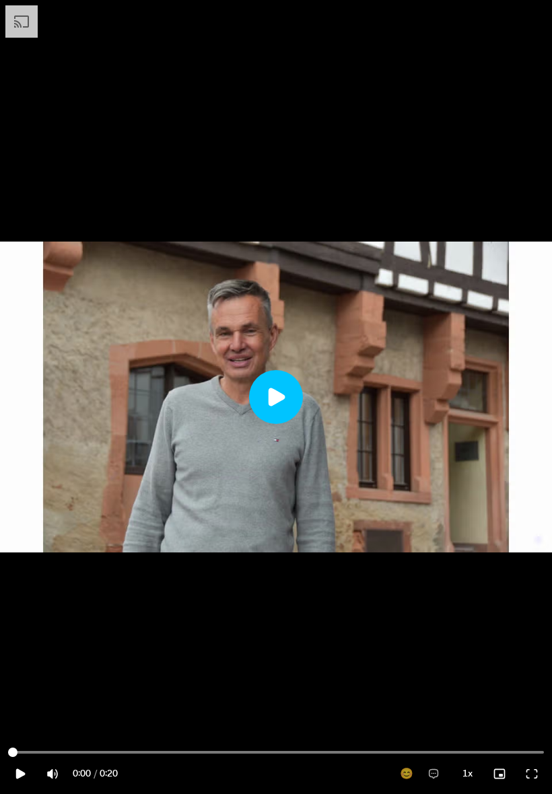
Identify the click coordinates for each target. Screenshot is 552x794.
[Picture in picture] (499, 774)
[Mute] (52, 774)
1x (467, 774)
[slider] (13, 752)
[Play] (276, 397)
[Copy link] (464, 23)
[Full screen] (532, 774)
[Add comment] (433, 773)
